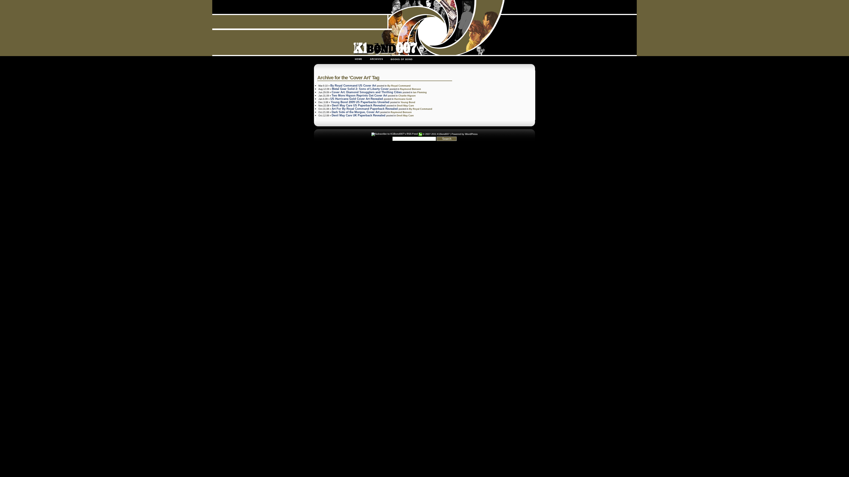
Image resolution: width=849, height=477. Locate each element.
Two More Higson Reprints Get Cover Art (359, 95)
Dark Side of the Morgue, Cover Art (355, 112)
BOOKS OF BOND (402, 59)
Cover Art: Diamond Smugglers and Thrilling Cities (367, 92)
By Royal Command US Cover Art (353, 85)
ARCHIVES (376, 59)
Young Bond (408, 102)
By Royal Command (399, 85)
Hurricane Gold (403, 99)
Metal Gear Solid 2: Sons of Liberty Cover (360, 89)
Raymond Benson (410, 89)
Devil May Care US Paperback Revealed (359, 105)
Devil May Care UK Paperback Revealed (358, 115)
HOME (358, 59)
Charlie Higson (407, 95)
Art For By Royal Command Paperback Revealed (365, 108)
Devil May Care (405, 105)
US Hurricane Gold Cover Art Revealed (356, 98)
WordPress (471, 134)
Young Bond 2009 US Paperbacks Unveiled (360, 102)
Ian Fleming (420, 92)
